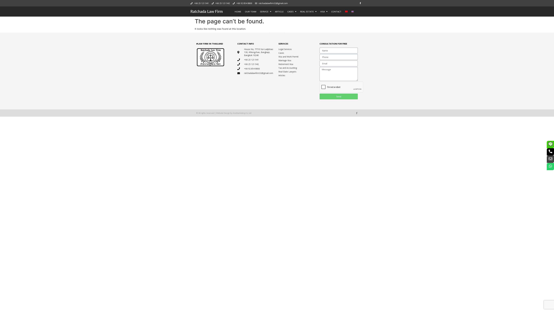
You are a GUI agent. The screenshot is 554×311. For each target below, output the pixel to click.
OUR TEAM (250, 11)
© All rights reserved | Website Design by (214, 113)
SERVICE (264, 11)
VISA (322, 11)
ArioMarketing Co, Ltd (242, 113)
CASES (290, 11)
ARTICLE (279, 11)
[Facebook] (360, 3)
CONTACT (336, 11)
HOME (238, 11)
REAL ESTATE (307, 11)
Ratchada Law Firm (206, 12)
